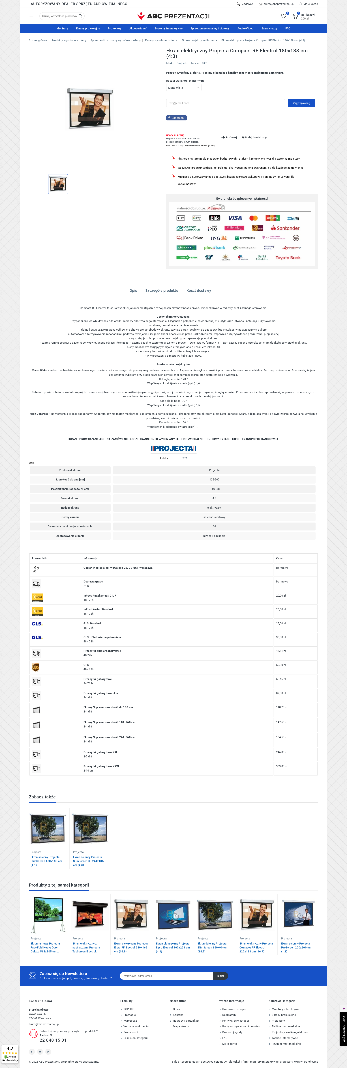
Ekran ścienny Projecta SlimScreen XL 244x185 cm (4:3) (88, 861)
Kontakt (177, 1015)
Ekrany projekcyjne (88, 28)
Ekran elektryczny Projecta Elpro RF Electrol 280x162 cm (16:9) (131, 947)
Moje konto (229, 1043)
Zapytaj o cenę (301, 103)
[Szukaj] (80, 16)
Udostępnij (178, 118)
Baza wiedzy (269, 28)
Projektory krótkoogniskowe (289, 1032)
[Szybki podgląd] (73, 821)
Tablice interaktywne (284, 1038)
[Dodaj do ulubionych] (73, 828)
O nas (176, 1009)
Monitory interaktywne (285, 1009)
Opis (133, 290)
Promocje (129, 1015)
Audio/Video (245, 28)
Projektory (114, 28)
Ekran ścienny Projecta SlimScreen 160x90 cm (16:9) (212, 947)
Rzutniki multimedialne (286, 1043)
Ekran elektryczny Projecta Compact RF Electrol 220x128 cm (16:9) (256, 947)
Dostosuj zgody (232, 1032)
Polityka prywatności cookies (241, 1026)
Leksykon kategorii (135, 1038)
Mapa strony (180, 1026)
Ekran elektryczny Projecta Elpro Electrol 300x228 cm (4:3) (173, 947)
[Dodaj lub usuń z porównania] (73, 813)
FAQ (287, 28)
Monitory (62, 28)
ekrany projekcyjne (306, 1061)
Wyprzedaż (130, 1020)
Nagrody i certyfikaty (186, 1020)
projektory (286, 1061)
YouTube (40, 1052)
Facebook (32, 1052)
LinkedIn (48, 1052)
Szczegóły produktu (161, 290)
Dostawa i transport (235, 1009)
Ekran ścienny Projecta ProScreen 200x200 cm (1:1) (296, 947)
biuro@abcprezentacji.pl (44, 1024)
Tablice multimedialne (285, 1026)
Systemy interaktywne (169, 28)
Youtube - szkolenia (136, 1026)
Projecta (182, 63)
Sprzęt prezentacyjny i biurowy (210, 28)
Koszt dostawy (199, 290)
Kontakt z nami (40, 1001)
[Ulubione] (283, 16)
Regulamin (229, 1015)
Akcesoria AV (138, 28)
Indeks (195, 63)
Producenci (130, 1032)
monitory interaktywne (264, 1061)
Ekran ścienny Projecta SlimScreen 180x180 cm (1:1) (46, 861)
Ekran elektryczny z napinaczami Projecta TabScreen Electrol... (86, 947)
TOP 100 (128, 1009)
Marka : (171, 63)
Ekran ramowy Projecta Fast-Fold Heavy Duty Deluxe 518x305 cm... (45, 947)
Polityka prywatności (235, 1020)
